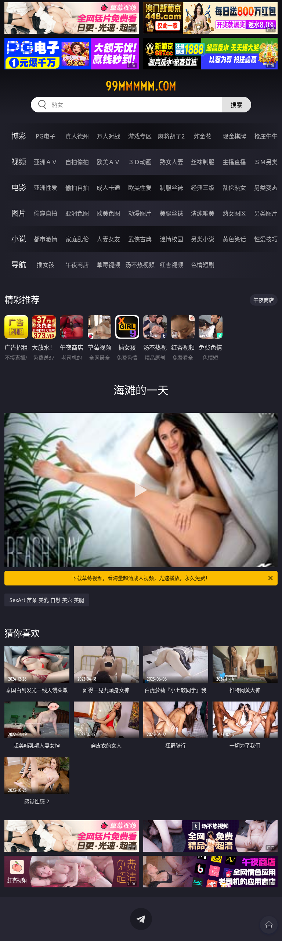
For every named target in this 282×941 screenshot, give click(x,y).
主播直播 (234, 162)
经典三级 (202, 188)
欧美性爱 (140, 188)
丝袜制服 (202, 162)
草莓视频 (108, 265)
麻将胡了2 (171, 136)
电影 (18, 187)
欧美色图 (108, 213)
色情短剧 (202, 265)
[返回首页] (269, 925)
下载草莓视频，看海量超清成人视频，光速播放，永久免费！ (141, 577)
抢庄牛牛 (266, 136)
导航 (18, 265)
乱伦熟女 (234, 188)
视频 (18, 162)
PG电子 (45, 136)
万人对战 (108, 136)
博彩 (18, 136)
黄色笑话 (234, 239)
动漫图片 (140, 213)
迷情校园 (171, 239)
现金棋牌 (234, 136)
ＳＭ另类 (266, 162)
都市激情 (45, 239)
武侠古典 (140, 239)
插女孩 (45, 265)
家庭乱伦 (77, 239)
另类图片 (266, 213)
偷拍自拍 (77, 188)
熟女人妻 (171, 162)
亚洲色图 (77, 213)
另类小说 (202, 239)
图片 (18, 213)
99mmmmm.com (141, 86)
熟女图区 (234, 213)
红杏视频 (171, 265)
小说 (18, 239)
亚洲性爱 (45, 188)
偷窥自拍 (45, 213)
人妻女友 (108, 239)
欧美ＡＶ (108, 162)
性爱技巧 (266, 239)
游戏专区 (140, 136)
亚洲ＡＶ (45, 162)
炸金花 (203, 136)
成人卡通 (108, 188)
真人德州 (77, 136)
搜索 (236, 105)
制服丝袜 (171, 188)
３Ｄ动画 (140, 162)
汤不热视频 (140, 265)
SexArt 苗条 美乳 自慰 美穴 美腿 (47, 599)
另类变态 (266, 188)
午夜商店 (77, 265)
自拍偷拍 (77, 162)
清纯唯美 (202, 213)
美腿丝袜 (171, 213)
